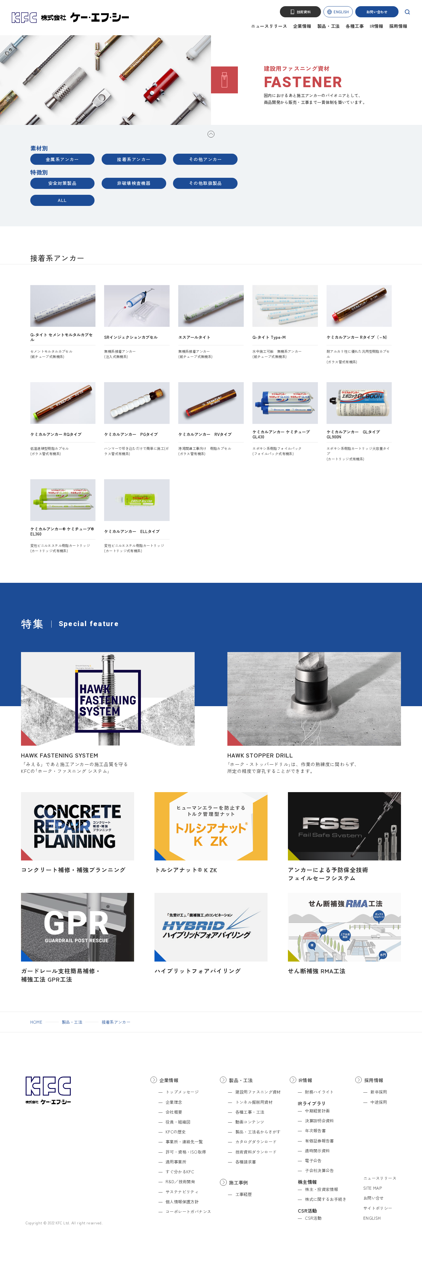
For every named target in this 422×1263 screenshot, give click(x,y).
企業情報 (302, 26)
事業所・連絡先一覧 (184, 1142)
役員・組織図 (178, 1122)
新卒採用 (378, 1092)
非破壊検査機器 (133, 183)
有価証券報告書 (319, 1141)
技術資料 (304, 11)
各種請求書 (245, 1162)
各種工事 (355, 26)
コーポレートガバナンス (188, 1211)
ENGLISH (341, 11)
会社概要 (174, 1112)
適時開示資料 (317, 1151)
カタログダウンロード (255, 1142)
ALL (62, 200)
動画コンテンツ (249, 1122)
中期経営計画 (317, 1111)
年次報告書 (315, 1130)
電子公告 (313, 1160)
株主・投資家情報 (321, 1189)
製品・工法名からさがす (258, 1132)
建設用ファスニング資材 (258, 1092)
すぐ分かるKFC (180, 1172)
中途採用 (378, 1102)
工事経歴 (243, 1194)
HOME (36, 1022)
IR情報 (376, 26)
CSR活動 (313, 1218)
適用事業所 (176, 1162)
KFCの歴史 (176, 1132)
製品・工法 (328, 26)
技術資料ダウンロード (255, 1152)
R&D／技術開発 (180, 1181)
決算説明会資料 (319, 1121)
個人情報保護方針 (182, 1202)
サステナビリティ (182, 1192)
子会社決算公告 (319, 1170)
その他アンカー (205, 159)
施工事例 (238, 1182)
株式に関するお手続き (325, 1199)
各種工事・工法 (249, 1112)
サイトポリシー (377, 1208)
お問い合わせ (376, 11)
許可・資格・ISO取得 (186, 1152)
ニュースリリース (269, 26)
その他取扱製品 (205, 183)
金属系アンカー (62, 159)
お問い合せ (373, 1198)
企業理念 (174, 1102)
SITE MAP (372, 1188)
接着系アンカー (133, 159)
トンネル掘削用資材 (253, 1102)
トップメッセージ (182, 1092)
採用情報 (398, 26)
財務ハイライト (319, 1092)
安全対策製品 (62, 183)
